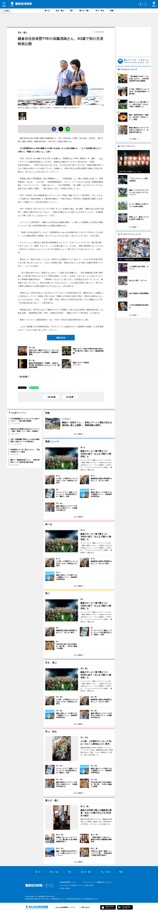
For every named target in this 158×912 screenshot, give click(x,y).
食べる (47, 10)
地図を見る (60, 337)
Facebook (141, 4)
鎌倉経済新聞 (21, 4)
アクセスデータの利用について (71, 885)
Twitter (146, 4)
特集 (111, 10)
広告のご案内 (65, 888)
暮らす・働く (84, 10)
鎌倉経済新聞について (68, 882)
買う (72, 10)
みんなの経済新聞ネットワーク (36, 907)
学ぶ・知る (100, 10)
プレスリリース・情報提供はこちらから (98, 882)
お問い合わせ (89, 885)
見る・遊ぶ (60, 10)
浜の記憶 (23, 376)
